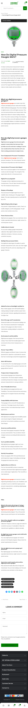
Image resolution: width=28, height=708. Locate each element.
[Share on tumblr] (17, 592)
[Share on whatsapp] (22, 592)
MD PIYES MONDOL (20, 61)
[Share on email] (12, 592)
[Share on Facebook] (6, 592)
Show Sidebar (7, 20)
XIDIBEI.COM (12, 699)
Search (25, 8)
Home (2, 13)
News (6, 13)
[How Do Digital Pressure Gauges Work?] (14, 36)
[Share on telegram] (20, 592)
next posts (22, 599)
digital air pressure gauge (7, 579)
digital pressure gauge (7, 584)
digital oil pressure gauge (7, 581)
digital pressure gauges (7, 586)
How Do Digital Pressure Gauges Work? (14, 55)
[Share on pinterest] (14, 592)
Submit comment (9, 645)
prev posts (5, 599)
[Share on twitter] (9, 592)
